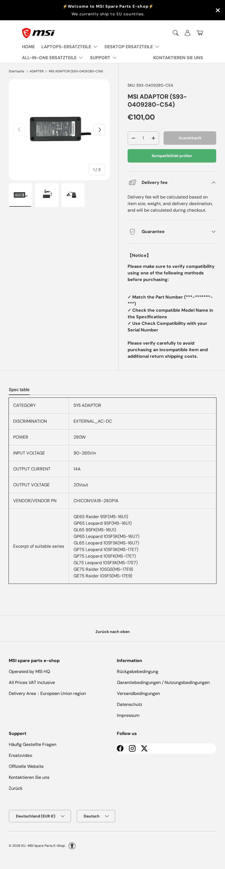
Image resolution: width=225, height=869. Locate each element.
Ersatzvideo (20, 755)
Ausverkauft (189, 137)
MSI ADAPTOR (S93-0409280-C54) (76, 71)
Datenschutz (129, 704)
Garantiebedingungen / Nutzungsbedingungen (163, 682)
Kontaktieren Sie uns (29, 777)
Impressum (128, 715)
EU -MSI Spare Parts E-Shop (43, 846)
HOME (28, 47)
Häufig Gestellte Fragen (32, 744)
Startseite (16, 71)
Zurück (15, 788)
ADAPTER (37, 71)
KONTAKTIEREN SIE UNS (178, 58)
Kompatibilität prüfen (172, 155)
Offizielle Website (26, 766)
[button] (200, 33)
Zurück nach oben (112, 631)
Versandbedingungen (138, 693)
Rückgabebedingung (137, 671)
